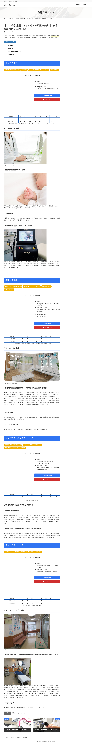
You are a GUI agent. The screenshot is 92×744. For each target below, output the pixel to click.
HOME (6, 737)
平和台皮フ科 (11, 280)
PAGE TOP (88, 720)
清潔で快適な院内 (46, 286)
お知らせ (12, 737)
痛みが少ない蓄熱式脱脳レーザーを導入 (38, 69)
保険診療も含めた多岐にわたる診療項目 (15, 447)
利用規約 (25, 737)
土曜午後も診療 (54, 69)
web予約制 (24, 69)
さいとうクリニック (14, 545)
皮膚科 (18, 713)
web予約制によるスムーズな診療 (31, 286)
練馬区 (13, 712)
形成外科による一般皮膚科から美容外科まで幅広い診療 (19, 551)
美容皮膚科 (23, 713)
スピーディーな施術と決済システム (32, 444)
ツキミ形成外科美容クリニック (19, 438)
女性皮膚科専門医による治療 (12, 69)
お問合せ (18, 737)
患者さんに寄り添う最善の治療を (13, 286)
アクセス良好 (38, 551)
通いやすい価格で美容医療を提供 (13, 444)
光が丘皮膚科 (11, 63)
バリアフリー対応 (9, 289)
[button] (47, 95)
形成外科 (13, 713)
